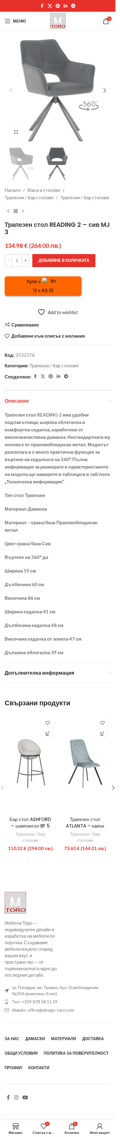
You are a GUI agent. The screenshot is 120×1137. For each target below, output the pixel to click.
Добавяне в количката (63, 260)
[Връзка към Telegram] (73, 6)
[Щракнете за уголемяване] (16, 132)
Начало (13, 190)
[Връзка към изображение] (15, 902)
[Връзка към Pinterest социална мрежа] (58, 6)
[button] (11, 90)
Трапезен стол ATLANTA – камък (85, 822)
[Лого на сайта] (58, 20)
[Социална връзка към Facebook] (42, 6)
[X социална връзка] (50, 6)
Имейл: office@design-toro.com (43, 1010)
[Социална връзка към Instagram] (16, 1097)
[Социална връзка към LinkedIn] (65, 6)
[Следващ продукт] (23, 211)
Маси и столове (43, 190)
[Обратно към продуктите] (15, 211)
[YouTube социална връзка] (25, 1097)
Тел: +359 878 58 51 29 (35, 1001)
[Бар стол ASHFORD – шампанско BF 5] (30, 764)
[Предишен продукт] (8, 211)
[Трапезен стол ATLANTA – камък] (85, 764)
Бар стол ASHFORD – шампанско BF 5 (30, 822)
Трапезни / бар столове (29, 197)
